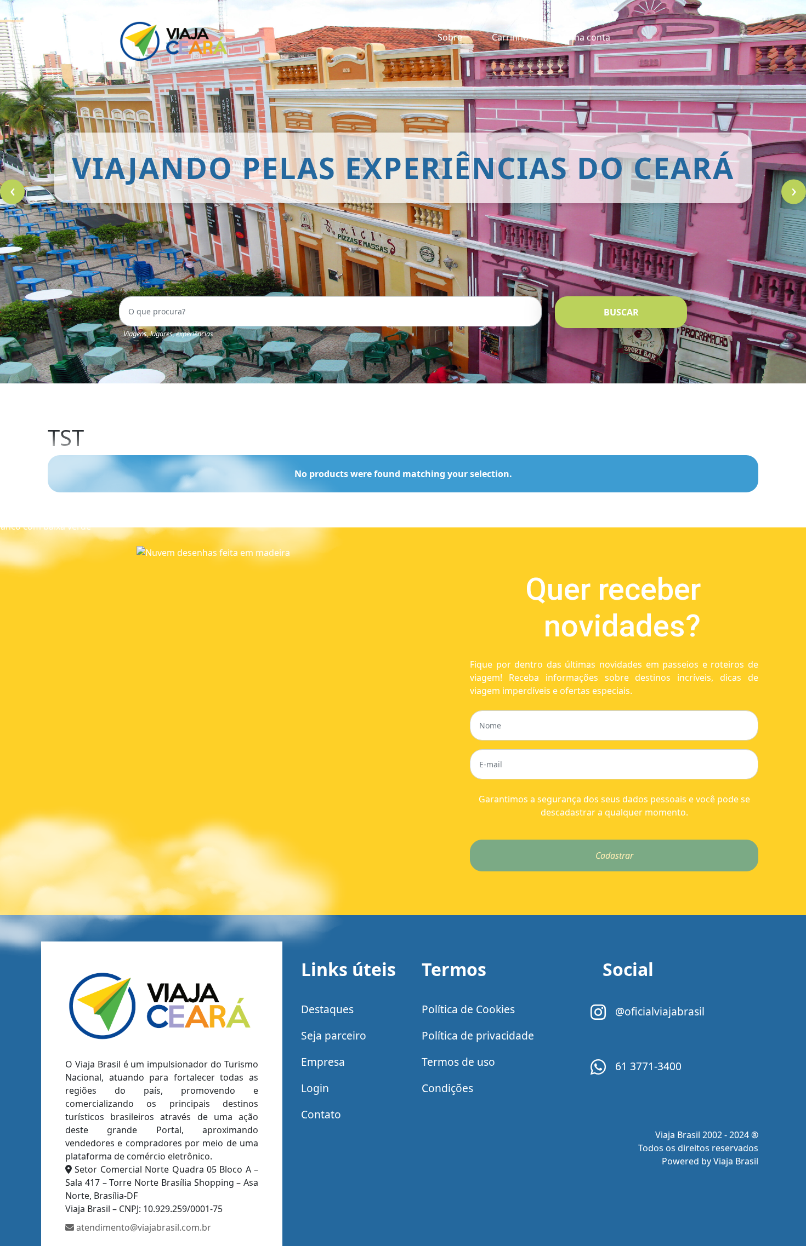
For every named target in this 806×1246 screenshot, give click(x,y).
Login (315, 1088)
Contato (321, 1114)
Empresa (323, 1061)
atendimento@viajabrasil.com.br (142, 1227)
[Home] (161, 1007)
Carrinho (510, 37)
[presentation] (12, 192)
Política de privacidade (478, 1035)
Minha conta (584, 37)
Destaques (327, 1009)
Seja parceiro (333, 1035)
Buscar (621, 312)
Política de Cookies (468, 1009)
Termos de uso (458, 1061)
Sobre (450, 37)
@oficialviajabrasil (658, 1011)
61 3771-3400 (647, 1066)
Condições (447, 1088)
